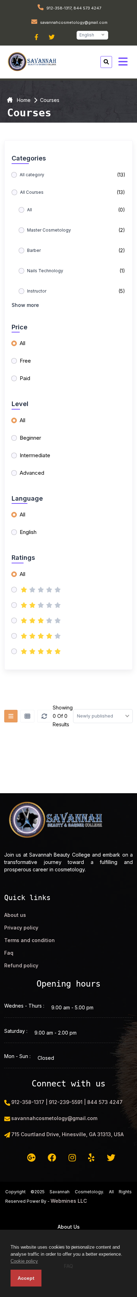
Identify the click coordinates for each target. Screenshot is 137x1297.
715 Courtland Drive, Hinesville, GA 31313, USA (67, 1134)
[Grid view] (27, 716)
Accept (26, 1278)
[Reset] (44, 716)
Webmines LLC (69, 1201)
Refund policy (21, 965)
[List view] (11, 716)
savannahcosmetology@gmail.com (73, 22)
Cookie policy (24, 1261)
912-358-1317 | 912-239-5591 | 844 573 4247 (67, 1102)
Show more (25, 305)
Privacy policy (21, 928)
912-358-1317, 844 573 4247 (73, 8)
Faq (8, 953)
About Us (69, 1227)
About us (15, 915)
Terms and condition (29, 940)
